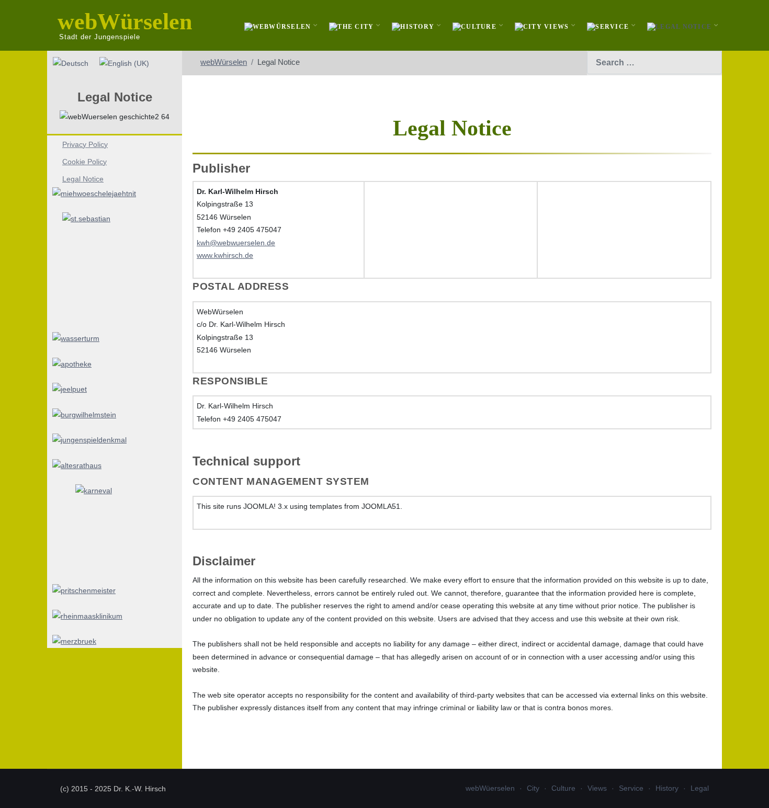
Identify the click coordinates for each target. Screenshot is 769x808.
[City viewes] (543, 25)
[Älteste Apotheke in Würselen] (114, 364)
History (666, 788)
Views (597, 788)
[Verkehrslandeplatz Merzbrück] (114, 641)
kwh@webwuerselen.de (236, 242)
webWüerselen (490, 788)
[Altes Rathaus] (114, 465)
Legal (700, 788)
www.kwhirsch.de (225, 255)
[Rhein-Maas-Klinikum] (114, 616)
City (533, 788)
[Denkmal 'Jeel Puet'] (114, 389)
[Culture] (476, 25)
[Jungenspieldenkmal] (114, 440)
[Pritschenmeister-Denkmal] (114, 590)
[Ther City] (352, 25)
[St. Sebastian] (114, 266)
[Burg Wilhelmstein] (114, 415)
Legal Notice (83, 179)
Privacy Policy (85, 144)
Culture (563, 788)
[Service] (609, 25)
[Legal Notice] (680, 25)
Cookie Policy (84, 161)
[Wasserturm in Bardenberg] (114, 338)
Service (631, 788)
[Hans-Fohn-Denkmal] (114, 528)
